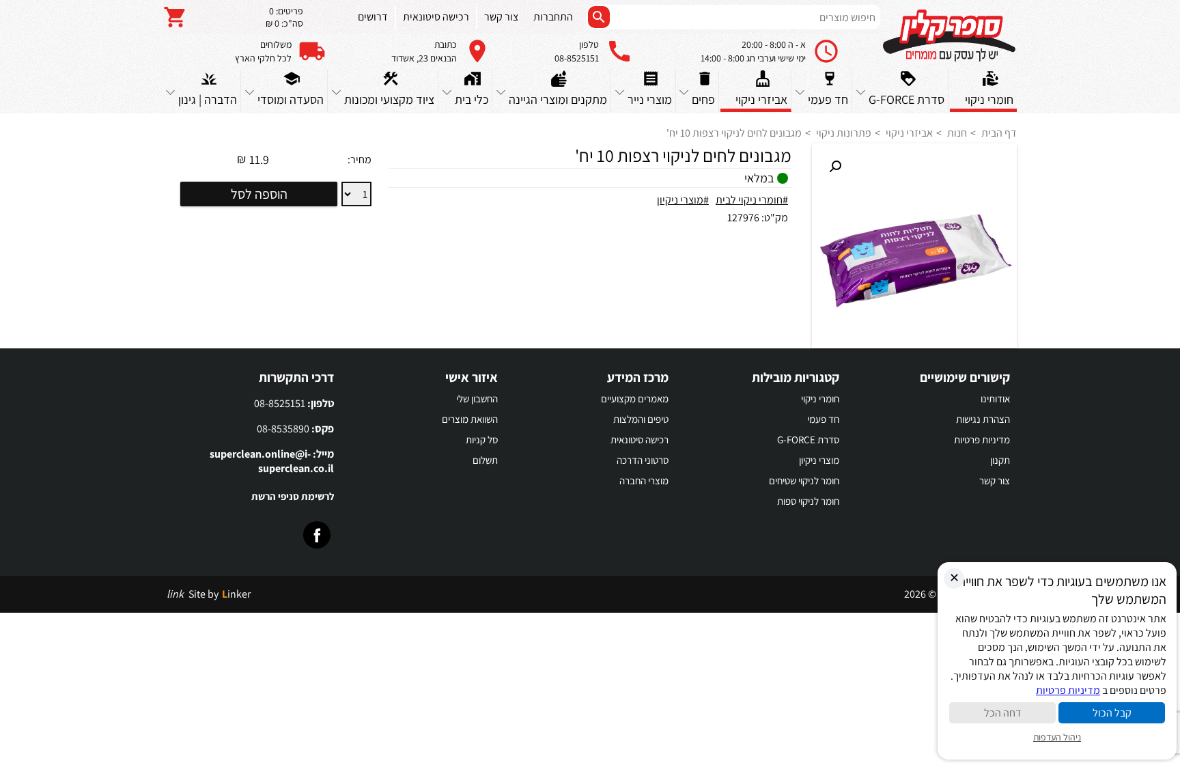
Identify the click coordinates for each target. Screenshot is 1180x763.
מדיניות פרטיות (982, 439)
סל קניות (482, 439)
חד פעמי (823, 419)
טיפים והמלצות (641, 419)
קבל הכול (1112, 713)
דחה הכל (1003, 713)
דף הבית (999, 133)
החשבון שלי (477, 398)
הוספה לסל (259, 194)
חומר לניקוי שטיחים (804, 480)
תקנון (1000, 460)
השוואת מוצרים (470, 419)
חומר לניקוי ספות (808, 501)
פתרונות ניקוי (843, 133)
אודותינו (995, 398)
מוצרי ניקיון (819, 460)
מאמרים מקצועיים (635, 398)
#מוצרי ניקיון (683, 200)
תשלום (485, 460)
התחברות (553, 17)
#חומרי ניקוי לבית (752, 200)
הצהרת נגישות (983, 419)
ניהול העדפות (1057, 737)
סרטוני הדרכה (643, 460)
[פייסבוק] (317, 535)
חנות (957, 133)
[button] (835, 166)
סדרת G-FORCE (808, 439)
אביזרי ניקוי (909, 133)
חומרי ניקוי (820, 398)
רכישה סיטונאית (639, 439)
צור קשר (994, 480)
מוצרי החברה (644, 480)
